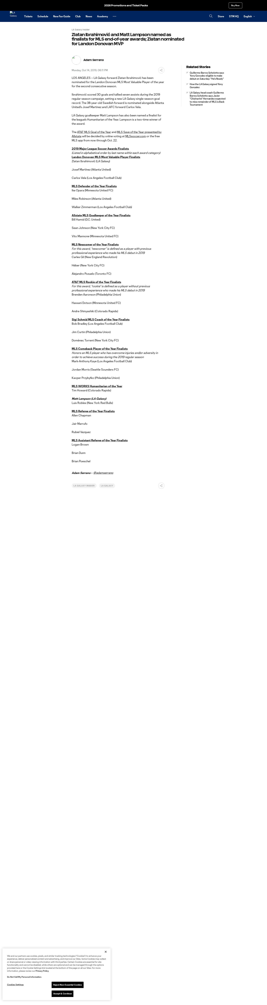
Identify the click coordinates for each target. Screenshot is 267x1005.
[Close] (105, 951)
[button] (114, 16)
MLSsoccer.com (135, 136)
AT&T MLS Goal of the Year (94, 132)
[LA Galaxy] (15, 16)
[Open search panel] (211, 16)
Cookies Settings (15, 984)
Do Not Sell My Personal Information (24, 977)
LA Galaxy (107, 486)
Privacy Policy (42, 971)
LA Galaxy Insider (84, 486)
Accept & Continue (62, 993)
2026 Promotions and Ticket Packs (126, 5)
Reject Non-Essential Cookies (67, 985)
